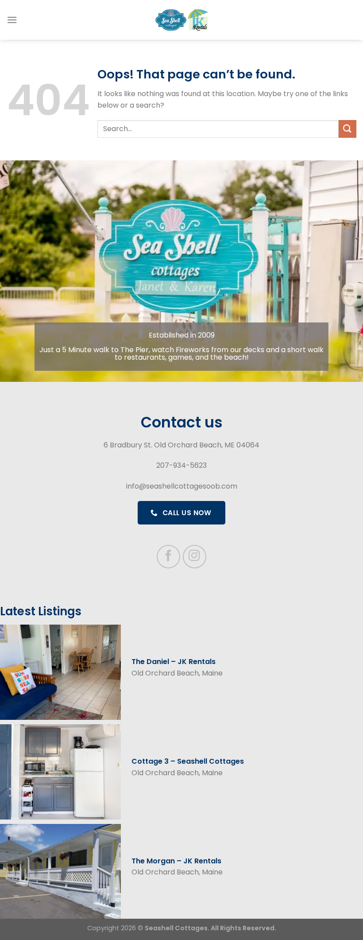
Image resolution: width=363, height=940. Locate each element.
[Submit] (347, 128)
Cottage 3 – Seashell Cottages (187, 761)
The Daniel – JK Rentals (173, 661)
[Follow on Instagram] (194, 556)
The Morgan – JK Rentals (176, 861)
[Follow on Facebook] (168, 556)
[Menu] (12, 20)
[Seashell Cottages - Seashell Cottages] (181, 20)
